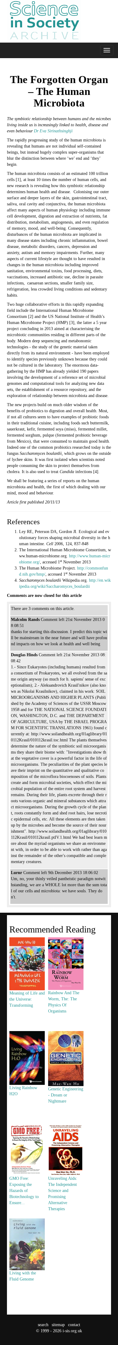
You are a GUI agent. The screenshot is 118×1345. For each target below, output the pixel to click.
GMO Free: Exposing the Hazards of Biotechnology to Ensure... (24, 1190)
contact (74, 1324)
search (43, 1324)
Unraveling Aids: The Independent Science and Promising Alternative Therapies (62, 1193)
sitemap (58, 1324)
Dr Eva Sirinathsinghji (53, 131)
